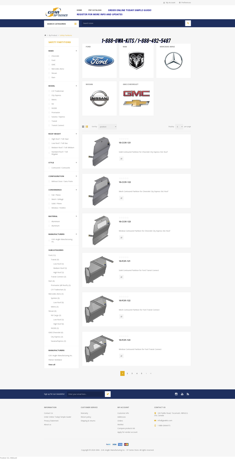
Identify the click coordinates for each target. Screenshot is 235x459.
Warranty (84, 413)
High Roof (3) (58, 272)
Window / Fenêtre (59, 208)
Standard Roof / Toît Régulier (60, 153)
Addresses (122, 417)
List (87, 127)
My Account (170, 2)
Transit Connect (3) (93, 54)
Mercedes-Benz (167, 46)
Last (151, 373)
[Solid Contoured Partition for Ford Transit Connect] (99, 270)
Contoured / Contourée (61, 168)
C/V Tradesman (58, 91)
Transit (54, 121)
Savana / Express (58, 117)
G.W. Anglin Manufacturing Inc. (62, 240)
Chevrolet (55, 56)
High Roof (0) (58, 324)
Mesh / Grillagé (57, 199)
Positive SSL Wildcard (8, 458)
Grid (83, 127)
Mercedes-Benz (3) (56, 294)
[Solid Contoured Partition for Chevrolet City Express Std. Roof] (99, 151)
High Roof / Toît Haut (60, 139)
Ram (125, 46)
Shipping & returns (88, 421)
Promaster (56, 112)
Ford (88, 46)
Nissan (89, 84)
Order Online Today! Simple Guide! (57, 417)
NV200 (54, 108)
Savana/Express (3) (130, 92)
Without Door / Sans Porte (62, 181)
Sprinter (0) (164, 51)
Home (45, 35)
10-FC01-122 (124, 300)
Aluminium (56, 221)
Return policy (86, 417)
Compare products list (126, 428)
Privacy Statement (51, 421)
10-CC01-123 (125, 221)
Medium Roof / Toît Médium (63, 147)
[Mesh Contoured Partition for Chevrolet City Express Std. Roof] (99, 191)
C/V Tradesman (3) (130, 54)
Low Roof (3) (58, 264)
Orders (120, 421)
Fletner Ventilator (55, 360)
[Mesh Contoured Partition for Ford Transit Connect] (99, 309)
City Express (56, 95)
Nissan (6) (52, 311)
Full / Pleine (56, 195)
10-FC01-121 (124, 261)
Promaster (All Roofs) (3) (133, 51)
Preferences (186, 2)
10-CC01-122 (125, 182)
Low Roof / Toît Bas (60, 143)
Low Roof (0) (58, 302)
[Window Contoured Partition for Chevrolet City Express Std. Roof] (99, 230)
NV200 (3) (90, 92)
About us (47, 424)
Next (146, 373)
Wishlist (120, 424)
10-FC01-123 (124, 340)
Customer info (123, 413)
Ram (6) (51, 281)
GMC (53, 64)
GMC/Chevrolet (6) (55, 332)
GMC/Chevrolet (130, 84)
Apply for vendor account (127, 432)
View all (51, 364)
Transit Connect (58, 125)
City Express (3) (129, 89)
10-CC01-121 (125, 142)
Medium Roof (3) (60, 268)
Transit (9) (90, 51)
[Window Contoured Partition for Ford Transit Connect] (99, 349)
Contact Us (48, 413)
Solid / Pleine (57, 203)
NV (53, 104)
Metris (54, 99)
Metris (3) (163, 54)
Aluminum (55, 226)
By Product (53, 35)
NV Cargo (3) (91, 89)
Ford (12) (52, 255)
